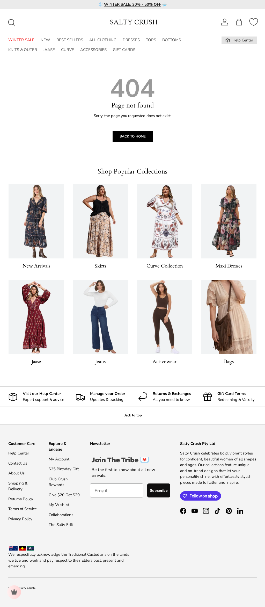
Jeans (100, 361)
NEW (45, 39)
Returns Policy (20, 499)
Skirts (100, 266)
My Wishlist (59, 504)
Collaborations (61, 514)
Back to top (132, 415)
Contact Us (17, 463)
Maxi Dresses (229, 266)
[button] (239, 22)
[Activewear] (164, 317)
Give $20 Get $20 (64, 494)
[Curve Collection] (164, 221)
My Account (59, 459)
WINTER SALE (21, 39)
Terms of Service (22, 508)
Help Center (18, 453)
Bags (229, 361)
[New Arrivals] (36, 221)
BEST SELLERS (69, 39)
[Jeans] (100, 317)
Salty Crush (27, 588)
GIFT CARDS (124, 49)
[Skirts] (100, 221)
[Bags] (228, 317)
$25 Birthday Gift (64, 469)
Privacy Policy (20, 519)
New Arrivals (36, 266)
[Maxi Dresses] (228, 221)
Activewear (164, 361)
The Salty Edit (61, 524)
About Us (16, 473)
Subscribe (159, 490)
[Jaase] (36, 317)
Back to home (133, 136)
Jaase (36, 361)
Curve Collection (164, 266)
